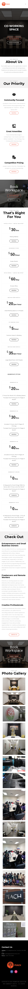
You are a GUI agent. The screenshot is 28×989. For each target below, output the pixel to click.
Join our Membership (14, 42)
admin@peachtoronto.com (12, 954)
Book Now (14, 112)
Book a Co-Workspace (14, 38)
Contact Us (14, 495)
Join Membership (14, 200)
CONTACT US (14, 634)
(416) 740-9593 (10, 955)
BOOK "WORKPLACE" (14, 195)
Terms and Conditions (14, 959)
